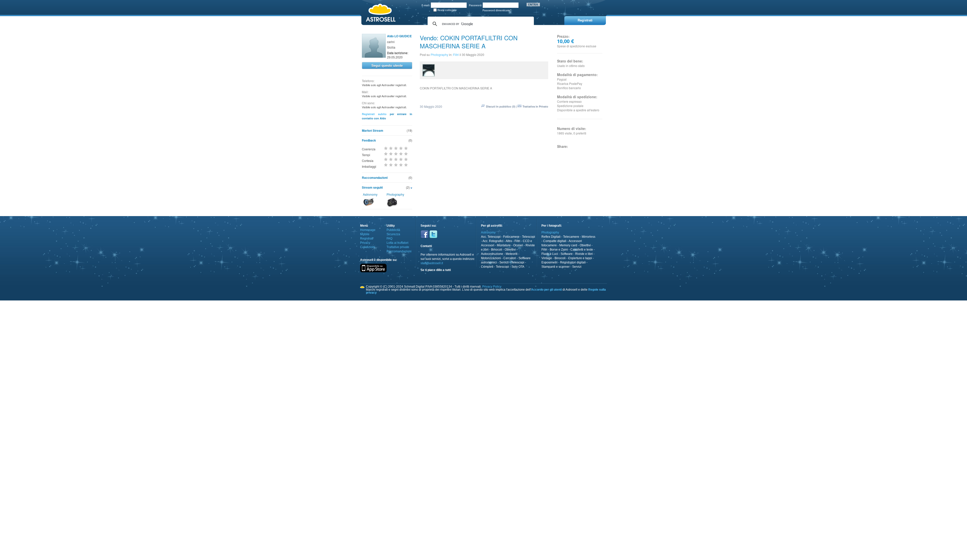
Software (567, 254)
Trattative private (398, 247)
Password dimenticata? (496, 10)
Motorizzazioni (491, 258)
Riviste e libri (584, 254)
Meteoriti (511, 254)
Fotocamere (511, 237)
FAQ (389, 238)
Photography (395, 194)
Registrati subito (374, 114)
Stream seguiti (372, 187)
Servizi (504, 262)
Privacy (365, 243)
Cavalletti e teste (581, 249)
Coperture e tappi (580, 258)
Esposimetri (549, 262)
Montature (504, 245)
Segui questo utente (387, 65)
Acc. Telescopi (491, 237)
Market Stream (372, 130)
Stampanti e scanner (555, 266)
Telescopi (528, 237)
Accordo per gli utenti (546, 289)
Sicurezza (393, 234)
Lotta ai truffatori (397, 243)
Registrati (366, 238)
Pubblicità (393, 230)
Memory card (568, 245)
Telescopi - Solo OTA (510, 266)
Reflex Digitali (551, 237)
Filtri (456, 54)
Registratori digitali (573, 262)
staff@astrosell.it (432, 263)
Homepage (367, 230)
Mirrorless (588, 237)
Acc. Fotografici (492, 241)
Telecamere (571, 237)
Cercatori (509, 258)
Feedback (369, 140)
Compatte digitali (554, 241)
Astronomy (370, 194)
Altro (509, 241)
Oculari (518, 245)
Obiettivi (510, 249)
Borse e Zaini (559, 249)
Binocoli (496, 249)
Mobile (364, 234)
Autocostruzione (492, 254)
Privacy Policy (491, 286)
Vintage (546, 258)
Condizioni (367, 247)
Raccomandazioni (375, 177)
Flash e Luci (549, 254)
